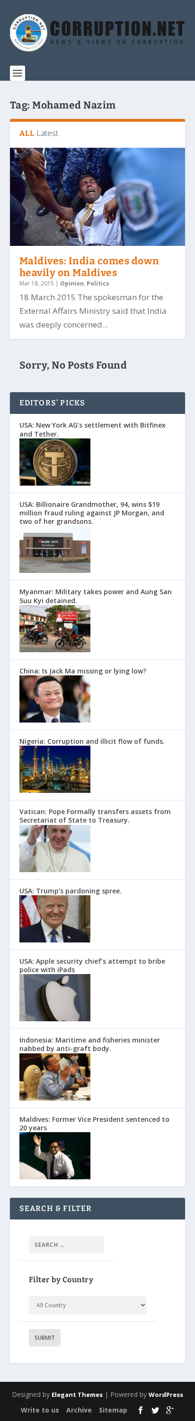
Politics (98, 283)
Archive (79, 1409)
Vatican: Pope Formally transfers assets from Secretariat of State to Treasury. (95, 815)
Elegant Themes (77, 1394)
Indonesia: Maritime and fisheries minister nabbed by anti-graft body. (89, 1044)
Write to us (40, 1409)
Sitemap (113, 1409)
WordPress (166, 1394)
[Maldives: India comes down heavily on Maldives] (98, 197)
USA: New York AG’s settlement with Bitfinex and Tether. (92, 429)
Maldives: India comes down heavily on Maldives (89, 267)
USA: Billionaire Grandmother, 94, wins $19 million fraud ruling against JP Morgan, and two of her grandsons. (91, 513)
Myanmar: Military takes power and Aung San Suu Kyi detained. (95, 596)
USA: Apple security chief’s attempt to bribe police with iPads (92, 965)
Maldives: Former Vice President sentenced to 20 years (94, 1123)
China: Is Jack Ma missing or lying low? (82, 670)
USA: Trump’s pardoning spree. (70, 890)
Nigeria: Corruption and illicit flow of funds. (92, 741)
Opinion (72, 283)
